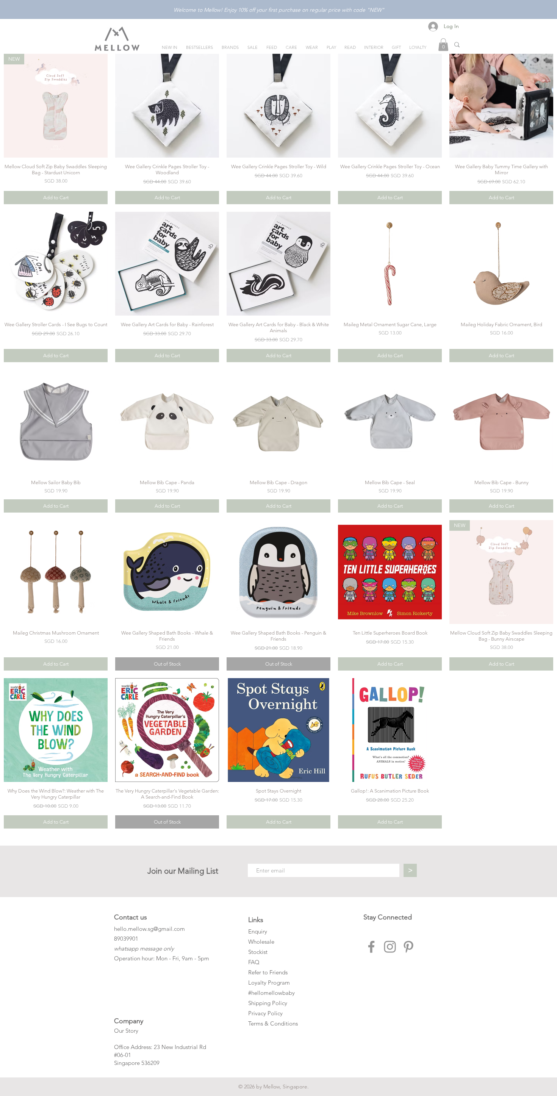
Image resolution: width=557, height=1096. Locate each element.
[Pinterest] (408, 947)
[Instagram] (390, 947)
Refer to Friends (268, 972)
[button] (443, 44)
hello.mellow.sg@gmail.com (149, 928)
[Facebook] (371, 947)
